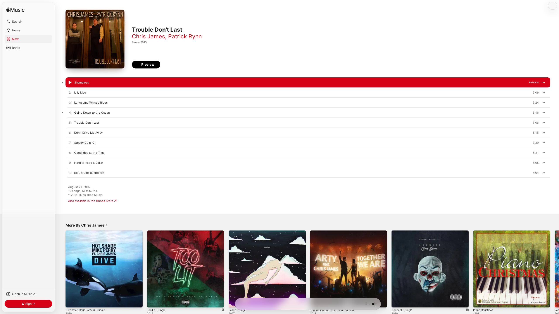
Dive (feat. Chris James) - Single (88, 232)
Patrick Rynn (185, 36)
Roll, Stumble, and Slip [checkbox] (89, 172)
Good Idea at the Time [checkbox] (89, 152)
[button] (28, 21)
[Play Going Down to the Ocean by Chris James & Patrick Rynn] (70, 113)
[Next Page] (555, 269)
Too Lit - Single (157, 232)
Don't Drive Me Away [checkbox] (88, 132)
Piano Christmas (484, 232)
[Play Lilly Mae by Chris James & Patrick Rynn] (70, 93)
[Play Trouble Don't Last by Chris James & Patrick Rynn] (70, 123)
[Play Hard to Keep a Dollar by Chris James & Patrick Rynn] (70, 163)
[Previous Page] (61, 269)
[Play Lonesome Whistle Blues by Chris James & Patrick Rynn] (70, 103)
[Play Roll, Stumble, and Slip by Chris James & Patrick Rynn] (70, 173)
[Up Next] (367, 304)
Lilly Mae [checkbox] (80, 92)
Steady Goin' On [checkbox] (85, 142)
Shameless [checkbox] (81, 82)
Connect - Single (403, 232)
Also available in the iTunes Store (90, 201)
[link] (87, 225)
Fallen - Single (238, 232)
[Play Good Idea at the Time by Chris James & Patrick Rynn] (70, 153)
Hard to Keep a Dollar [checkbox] (88, 162)
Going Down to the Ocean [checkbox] (92, 112)
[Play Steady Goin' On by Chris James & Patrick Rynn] (70, 143)
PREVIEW (534, 82)
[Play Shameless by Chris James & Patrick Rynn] (70, 83)
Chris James (148, 36)
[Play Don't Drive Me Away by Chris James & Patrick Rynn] (70, 133)
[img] (15, 9)
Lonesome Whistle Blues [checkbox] (91, 102)
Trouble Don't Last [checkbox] (86, 122)
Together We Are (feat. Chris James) (335, 232)
